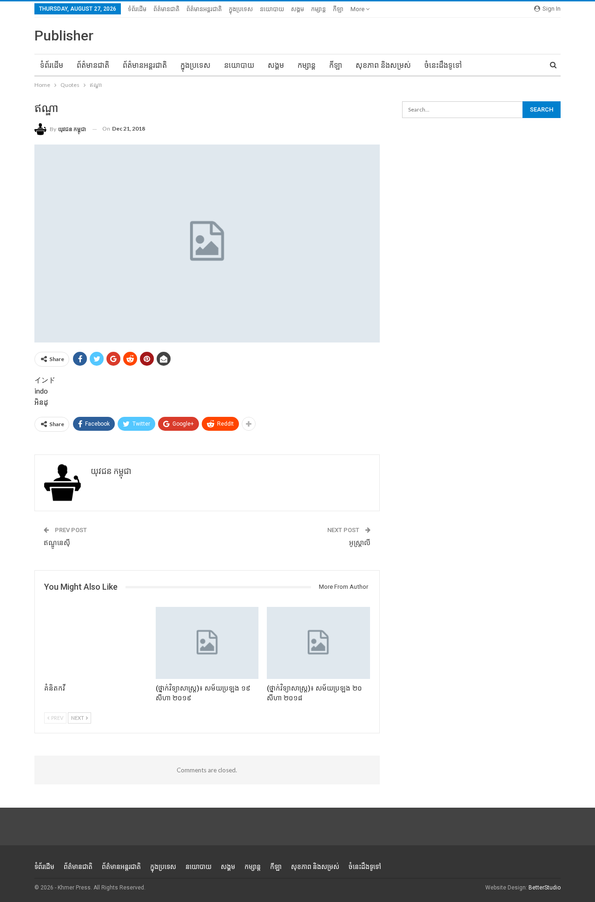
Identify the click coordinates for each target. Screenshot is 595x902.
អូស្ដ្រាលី (359, 543)
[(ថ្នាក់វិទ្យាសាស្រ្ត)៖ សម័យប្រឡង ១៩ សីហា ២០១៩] (207, 643)
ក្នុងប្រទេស (241, 9)
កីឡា (338, 9)
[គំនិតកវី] (95, 643)
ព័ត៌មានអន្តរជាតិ (204, 9)
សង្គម (297, 9)
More (358, 9)
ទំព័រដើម (137, 9)
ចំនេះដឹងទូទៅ (443, 65)
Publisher (63, 35)
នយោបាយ (272, 9)
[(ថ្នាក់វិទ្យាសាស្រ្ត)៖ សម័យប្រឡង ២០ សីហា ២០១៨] (318, 643)
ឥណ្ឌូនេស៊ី (57, 543)
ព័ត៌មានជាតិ (166, 9)
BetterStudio (545, 887)
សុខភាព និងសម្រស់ (383, 65)
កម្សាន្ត (318, 9)
